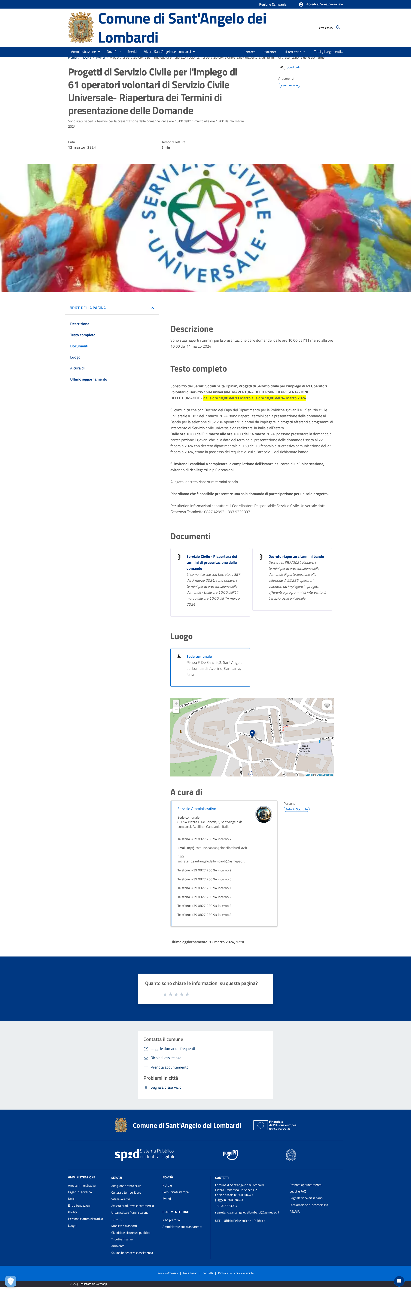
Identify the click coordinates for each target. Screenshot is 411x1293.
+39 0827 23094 (226, 1205)
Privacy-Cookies (168, 1273)
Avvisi (100, 57)
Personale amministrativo (85, 1218)
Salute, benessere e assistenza (132, 1252)
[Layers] (327, 705)
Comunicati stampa (175, 1192)
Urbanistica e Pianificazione (130, 1212)
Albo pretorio (171, 1220)
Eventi (166, 1198)
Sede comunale (199, 656)
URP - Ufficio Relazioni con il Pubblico (240, 1220)
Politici (72, 1212)
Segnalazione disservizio (306, 1198)
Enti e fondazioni (79, 1205)
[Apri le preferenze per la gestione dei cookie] (10, 1281)
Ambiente (118, 1245)
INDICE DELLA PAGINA (87, 308)
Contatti (222, 1177)
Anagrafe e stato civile (126, 1185)
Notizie (167, 1185)
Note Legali (190, 1273)
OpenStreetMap (325, 774)
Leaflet (309, 774)
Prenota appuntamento (306, 1184)
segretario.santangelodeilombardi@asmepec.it (247, 1212)
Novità (86, 57)
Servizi (116, 1177)
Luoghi (72, 1225)
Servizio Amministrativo (196, 809)
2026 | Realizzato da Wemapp (88, 1283)
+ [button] (176, 703)
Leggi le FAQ (298, 1191)
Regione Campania (272, 4)
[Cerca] (338, 27)
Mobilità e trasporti (124, 1225)
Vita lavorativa (121, 1199)
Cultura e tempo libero (126, 1192)
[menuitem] (250, 52)
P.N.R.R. (295, 1211)
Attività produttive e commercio (132, 1205)
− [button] (176, 710)
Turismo (116, 1219)
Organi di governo (80, 1192)
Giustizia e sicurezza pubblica (130, 1232)
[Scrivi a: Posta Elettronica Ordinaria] (250, 1216)
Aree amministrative (82, 1185)
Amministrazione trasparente (182, 1226)
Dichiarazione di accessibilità (309, 1204)
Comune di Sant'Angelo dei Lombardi (182, 27)
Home (72, 57)
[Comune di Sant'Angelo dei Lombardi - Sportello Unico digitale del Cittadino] (81, 27)
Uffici (71, 1198)
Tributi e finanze (122, 1239)
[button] (321, 4)
